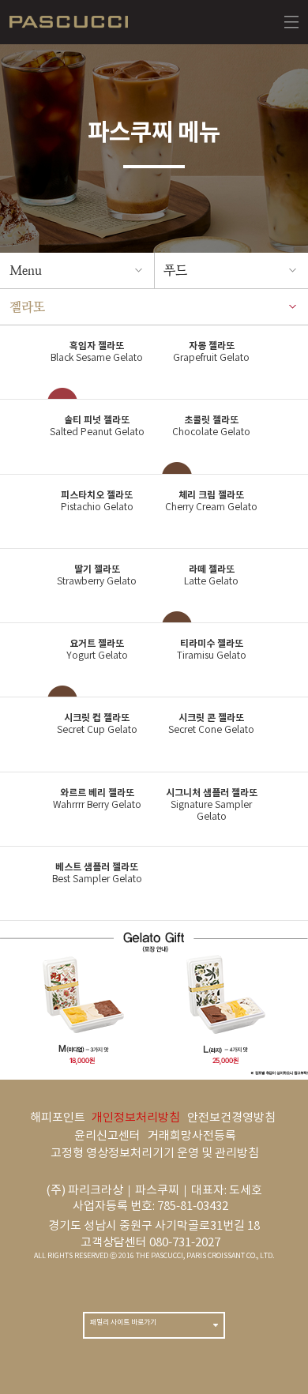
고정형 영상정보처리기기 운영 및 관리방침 (155, 1153)
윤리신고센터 (107, 1136)
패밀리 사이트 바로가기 (123, 1322)
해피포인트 (57, 1118)
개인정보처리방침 (136, 1118)
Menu (25, 270)
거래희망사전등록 (192, 1136)
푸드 (175, 270)
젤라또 (27, 306)
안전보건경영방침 (231, 1118)
